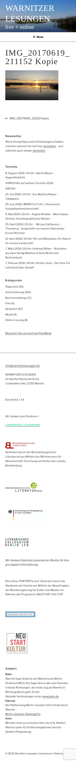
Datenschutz (61, 753)
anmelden (49, 146)
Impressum (45, 753)
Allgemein (11, 286)
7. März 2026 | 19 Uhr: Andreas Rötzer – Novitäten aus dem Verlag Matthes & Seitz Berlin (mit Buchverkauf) (35, 253)
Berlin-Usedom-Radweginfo (22, 714)
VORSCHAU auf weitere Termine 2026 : (29, 183)
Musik (9, 314)
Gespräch (11, 308)
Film (8, 303)
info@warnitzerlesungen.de (22, 365)
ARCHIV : (11, 188)
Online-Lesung (14, 320)
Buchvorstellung (15, 297)
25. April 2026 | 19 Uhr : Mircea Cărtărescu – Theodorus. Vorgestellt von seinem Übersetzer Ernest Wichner (35, 229)
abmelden (39, 150)
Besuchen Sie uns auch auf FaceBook (28, 333)
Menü (40, 36)
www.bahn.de (50, 696)
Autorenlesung (14, 292)
